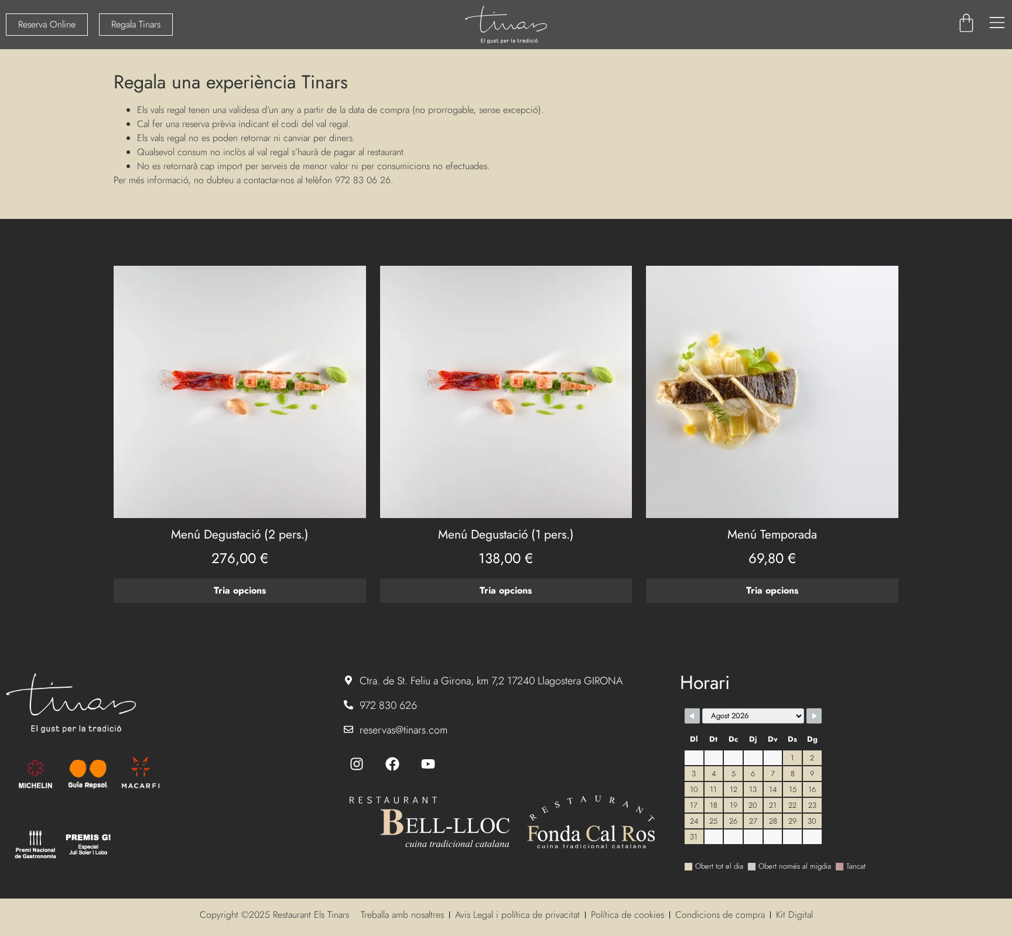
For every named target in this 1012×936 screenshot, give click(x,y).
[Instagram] (357, 764)
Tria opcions (240, 590)
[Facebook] (392, 764)
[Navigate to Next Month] (814, 716)
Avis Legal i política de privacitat (517, 914)
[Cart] (966, 23)
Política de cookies (627, 914)
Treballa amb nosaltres (402, 914)
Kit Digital (794, 914)
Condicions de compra (720, 914)
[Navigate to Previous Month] (692, 716)
